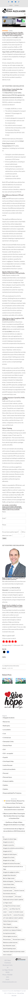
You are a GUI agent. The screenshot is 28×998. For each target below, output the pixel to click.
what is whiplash (7, 954)
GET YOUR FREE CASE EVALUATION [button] (13, 86)
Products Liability (8, 781)
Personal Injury (7, 939)
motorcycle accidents (9, 769)
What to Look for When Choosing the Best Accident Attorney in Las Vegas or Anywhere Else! (14, 816)
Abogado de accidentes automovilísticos (13, 848)
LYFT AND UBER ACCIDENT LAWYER (13, 918)
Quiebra (5, 785)
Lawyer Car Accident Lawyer (16, 912)
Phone (4, 525)
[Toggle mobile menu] (25, 14)
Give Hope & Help (8, 761)
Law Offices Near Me (14, 909)
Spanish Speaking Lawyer (9, 948)
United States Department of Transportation (13, 143)
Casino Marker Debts (8, 884)
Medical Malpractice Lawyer (10, 921)
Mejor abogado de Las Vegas (10, 927)
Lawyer (5, 912)
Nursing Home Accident (9, 933)
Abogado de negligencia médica (11, 872)
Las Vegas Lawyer (7, 902)
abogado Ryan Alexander (9, 875)
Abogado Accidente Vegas (9, 839)
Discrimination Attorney (9, 893)
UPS (22, 37)
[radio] (3, 642)
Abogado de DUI (7, 851)
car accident (8, 331)
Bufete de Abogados (8, 881)
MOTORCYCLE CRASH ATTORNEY (12, 930)
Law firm (5, 909)
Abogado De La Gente (8, 857)
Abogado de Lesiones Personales (11, 863)
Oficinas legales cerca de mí (10, 936)
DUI (4, 749)
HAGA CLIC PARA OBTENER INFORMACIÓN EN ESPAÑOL (12, 507)
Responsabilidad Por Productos (12, 793)
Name (4, 512)
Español (5, 757)
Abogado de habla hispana (10, 854)
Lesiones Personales (18, 915)
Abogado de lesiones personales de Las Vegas (13, 868)
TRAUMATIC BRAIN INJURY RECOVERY (14, 951)
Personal (5, 773)
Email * (4, 518)
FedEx (16, 37)
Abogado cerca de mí (8, 842)
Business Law (18, 881)
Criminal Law (7, 737)
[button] (3, 681)
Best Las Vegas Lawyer (9, 878)
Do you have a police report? (10, 532)
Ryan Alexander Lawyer (9, 945)
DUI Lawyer (18, 896)
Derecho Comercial (19, 890)
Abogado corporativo (8, 845)
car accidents (7, 729)
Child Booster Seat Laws (9, 887)
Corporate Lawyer (7, 890)
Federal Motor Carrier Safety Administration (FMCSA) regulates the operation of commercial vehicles (13, 95)
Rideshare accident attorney (10, 942)
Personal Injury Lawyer (19, 939)
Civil (4, 733)
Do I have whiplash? (8, 896)
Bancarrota (6, 721)
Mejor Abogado (7, 924)
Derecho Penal (7, 745)
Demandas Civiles (8, 741)
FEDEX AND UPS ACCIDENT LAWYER (13, 899)
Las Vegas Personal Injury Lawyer (11, 905)
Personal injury (7, 777)
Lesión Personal (7, 765)
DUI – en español (8, 753)
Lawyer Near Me (7, 915)
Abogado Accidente (8, 718)
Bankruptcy (6, 725)
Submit (4, 538)
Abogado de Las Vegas (8, 860)
